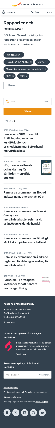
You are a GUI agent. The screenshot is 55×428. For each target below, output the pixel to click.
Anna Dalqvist (41, 401)
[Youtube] (42, 412)
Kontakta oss (9, 322)
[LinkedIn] (24, 412)
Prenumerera (44, 375)
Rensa (11, 85)
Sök (46, 101)
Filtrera (28, 111)
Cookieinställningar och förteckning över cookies (25, 392)
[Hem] (27, 4)
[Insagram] (33, 412)
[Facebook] (7, 412)
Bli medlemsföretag (12, 397)
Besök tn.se (21, 354)
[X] (15, 412)
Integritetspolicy (11, 387)
